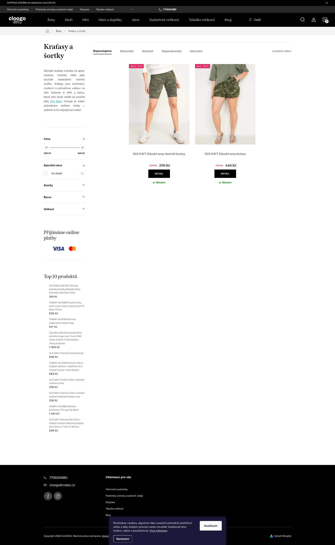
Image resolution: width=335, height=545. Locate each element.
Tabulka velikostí (105, 9)
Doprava (84, 9)
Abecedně (196, 51)
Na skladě (67, 173)
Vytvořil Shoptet (282, 536)
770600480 (58, 477)
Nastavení (122, 539)
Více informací (158, 530)
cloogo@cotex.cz (62, 484)
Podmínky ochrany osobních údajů (54, 9)
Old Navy (56, 101)
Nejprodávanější (171, 51)
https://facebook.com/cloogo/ (48, 496)
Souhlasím (210, 526)
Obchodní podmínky (18, 9)
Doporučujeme (102, 51)
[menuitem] (51, 20)
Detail (159, 173)
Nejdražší (147, 51)
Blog (108, 515)
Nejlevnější (127, 51)
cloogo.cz (58, 496)
